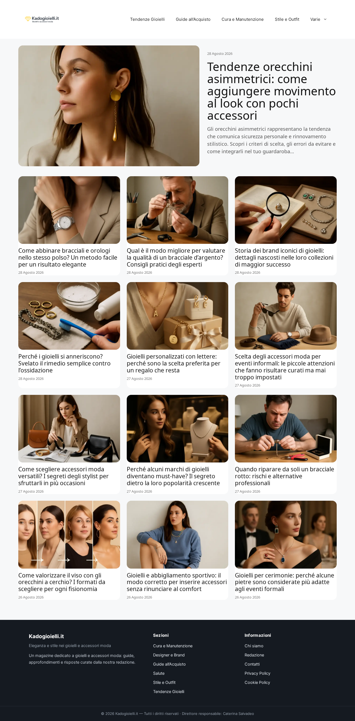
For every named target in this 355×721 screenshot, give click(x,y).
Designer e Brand (169, 655)
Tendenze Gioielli (147, 19)
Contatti (252, 664)
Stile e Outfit (287, 19)
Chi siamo (254, 645)
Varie (315, 19)
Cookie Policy (257, 682)
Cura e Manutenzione (243, 19)
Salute (158, 673)
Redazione (254, 655)
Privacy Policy (257, 673)
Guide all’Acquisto (193, 19)
